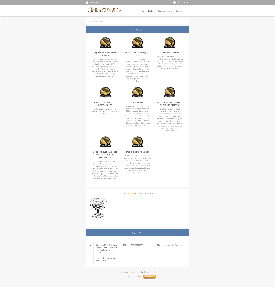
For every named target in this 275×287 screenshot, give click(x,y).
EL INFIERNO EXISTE (169, 52)
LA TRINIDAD (137, 102)
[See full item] (105, 48)
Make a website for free (135, 277)
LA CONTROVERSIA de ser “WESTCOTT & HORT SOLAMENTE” (105, 155)
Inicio (142, 11)
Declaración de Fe (165, 11)
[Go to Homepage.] (104, 11)
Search (87, 3)
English (151, 11)
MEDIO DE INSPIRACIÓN (137, 152)
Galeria (179, 11)
